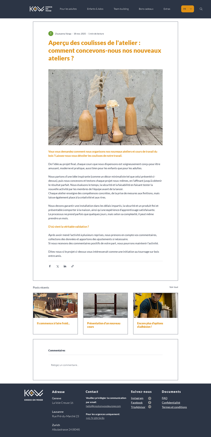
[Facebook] (149, 402)
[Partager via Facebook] (49, 266)
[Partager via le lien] (72, 266)
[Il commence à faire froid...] (55, 305)
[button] (169, 8)
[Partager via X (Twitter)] (57, 266)
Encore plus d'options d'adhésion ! (150, 325)
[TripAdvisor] (149, 406)
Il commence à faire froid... (53, 323)
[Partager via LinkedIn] (64, 266)
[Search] (201, 8)
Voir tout (173, 287)
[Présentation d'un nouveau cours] (105, 305)
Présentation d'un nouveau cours (103, 325)
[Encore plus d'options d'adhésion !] (155, 305)
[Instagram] (149, 398)
